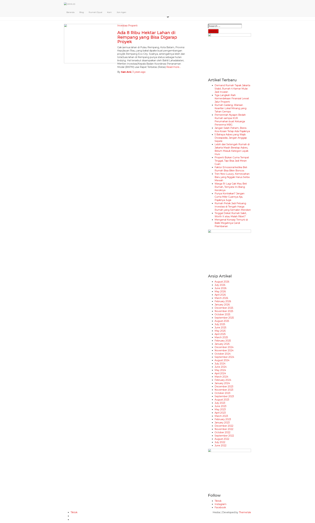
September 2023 (224, 396)
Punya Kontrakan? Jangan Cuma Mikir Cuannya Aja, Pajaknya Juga (229, 197)
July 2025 (220, 324)
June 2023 (220, 406)
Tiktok (218, 500)
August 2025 (222, 321)
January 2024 (222, 383)
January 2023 (222, 422)
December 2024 (224, 347)
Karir (109, 12)
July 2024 (220, 363)
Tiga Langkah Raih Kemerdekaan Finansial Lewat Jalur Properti (232, 98)
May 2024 (220, 370)
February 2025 (223, 340)
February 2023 (223, 419)
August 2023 (222, 399)
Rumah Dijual (95, 12)
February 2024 (223, 379)
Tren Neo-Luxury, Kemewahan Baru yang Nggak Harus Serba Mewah (232, 177)
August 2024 (222, 360)
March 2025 (221, 337)
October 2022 (222, 432)
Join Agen (121, 12)
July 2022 (220, 442)
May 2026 (220, 291)
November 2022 (224, 429)
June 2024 (221, 366)
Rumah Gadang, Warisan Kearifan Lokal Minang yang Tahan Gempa (230, 108)
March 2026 (221, 298)
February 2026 (223, 301)
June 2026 (220, 288)
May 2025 (220, 330)
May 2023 (220, 409)
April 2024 (220, 373)
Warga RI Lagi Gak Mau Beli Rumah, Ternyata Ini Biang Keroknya (231, 187)
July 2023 (220, 402)
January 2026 (222, 304)
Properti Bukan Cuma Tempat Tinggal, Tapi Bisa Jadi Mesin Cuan (232, 160)
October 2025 (222, 314)
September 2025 (224, 317)
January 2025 (222, 343)
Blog (81, 12)
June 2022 (220, 445)
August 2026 (222, 281)
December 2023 (224, 386)
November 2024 (224, 350)
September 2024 (224, 357)
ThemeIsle (245, 512)
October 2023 (222, 393)
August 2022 (222, 438)
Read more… (173, 67)
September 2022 (224, 435)
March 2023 (221, 416)
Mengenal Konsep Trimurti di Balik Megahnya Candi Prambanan (231, 223)
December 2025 (224, 307)
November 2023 (224, 389)
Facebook (220, 507)
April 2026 (220, 294)
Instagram (220, 504)
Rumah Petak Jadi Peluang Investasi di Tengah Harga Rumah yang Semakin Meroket (233, 206)
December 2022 (224, 425)
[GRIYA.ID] (142, 4)
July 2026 (220, 284)
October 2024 (223, 353)
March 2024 (221, 376)
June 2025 (220, 327)
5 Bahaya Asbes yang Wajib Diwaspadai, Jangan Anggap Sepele (231, 138)
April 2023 (220, 412)
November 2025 (224, 311)
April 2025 (220, 334)
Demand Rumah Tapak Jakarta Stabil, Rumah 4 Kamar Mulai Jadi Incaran (232, 88)
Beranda (70, 12)
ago (139, 71)
